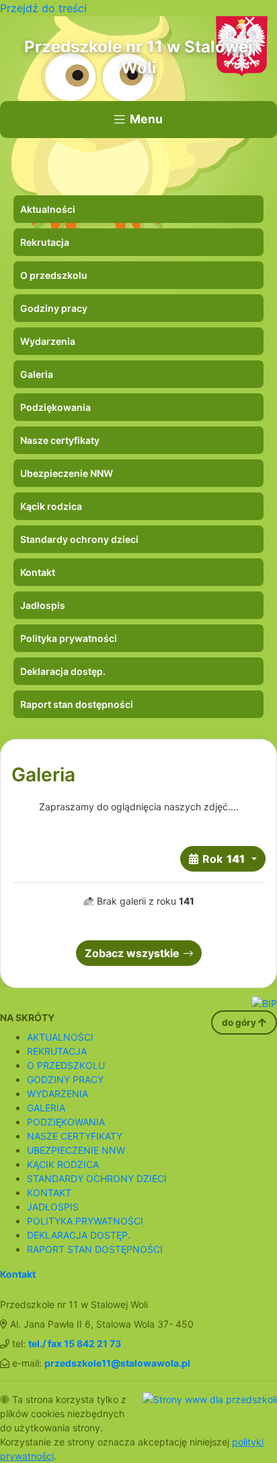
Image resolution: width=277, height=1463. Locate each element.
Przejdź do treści (43, 8)
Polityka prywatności (68, 638)
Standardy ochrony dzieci (79, 539)
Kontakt (37, 572)
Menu (146, 119)
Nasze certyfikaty (60, 440)
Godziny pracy (53, 308)
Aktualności (47, 209)
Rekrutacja (44, 242)
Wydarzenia (47, 341)
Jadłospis (42, 605)
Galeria (36, 374)
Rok (223, 859)
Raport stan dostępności (76, 704)
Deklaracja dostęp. (63, 671)
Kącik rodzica (51, 506)
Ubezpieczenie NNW (66, 473)
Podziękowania (55, 407)
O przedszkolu (53, 275)
